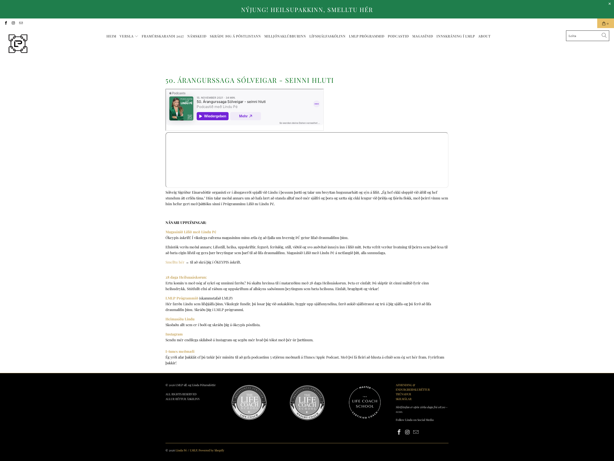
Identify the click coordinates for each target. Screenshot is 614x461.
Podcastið (398, 36)
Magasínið (422, 36)
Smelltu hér (174, 262)
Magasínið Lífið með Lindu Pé (190, 231)
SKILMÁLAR (404, 399)
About (484, 36)
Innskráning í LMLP (456, 36)
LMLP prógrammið (366, 36)
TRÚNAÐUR (403, 394)
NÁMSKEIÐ (197, 36)
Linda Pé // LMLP (186, 450)
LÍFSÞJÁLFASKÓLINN (327, 36)
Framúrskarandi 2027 (163, 36)
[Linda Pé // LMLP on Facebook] (6, 23)
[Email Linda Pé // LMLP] (21, 23)
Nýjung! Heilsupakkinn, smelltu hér (307, 9)
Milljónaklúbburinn (285, 36)
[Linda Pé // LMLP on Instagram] (13, 23)
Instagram (174, 334)
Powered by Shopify (211, 450)
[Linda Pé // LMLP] (18, 43)
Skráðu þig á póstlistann (235, 36)
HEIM (111, 36)
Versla (127, 36)
